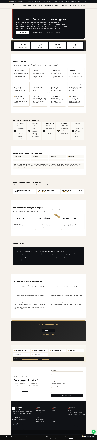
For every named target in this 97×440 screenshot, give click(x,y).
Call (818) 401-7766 (23, 32)
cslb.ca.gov (71, 438)
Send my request (66, 395)
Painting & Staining (40, 415)
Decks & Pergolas (40, 421)
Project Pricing (37, 354)
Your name (54, 370)
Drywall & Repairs (40, 419)
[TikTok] (17, 424)
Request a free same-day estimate (30, 359)
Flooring (37, 417)
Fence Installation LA (56, 350)
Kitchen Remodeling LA (20, 350)
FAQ (70, 5)
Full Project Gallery (19, 354)
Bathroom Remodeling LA (39, 350)
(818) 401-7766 (45, 359)
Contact (83, 5)
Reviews (54, 415)
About (29, 5)
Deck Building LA (73, 350)
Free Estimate (63, 5)
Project (53, 381)
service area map (52, 251)
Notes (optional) (55, 386)
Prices (56, 5)
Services (35, 5)
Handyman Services (40, 410)
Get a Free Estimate (37, 32)
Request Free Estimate (48, 334)
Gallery (41, 5)
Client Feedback (49, 5)
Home (24, 5)
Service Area (76, 5)
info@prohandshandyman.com (19, 419)
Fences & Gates (39, 412)
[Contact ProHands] (94, 432)
